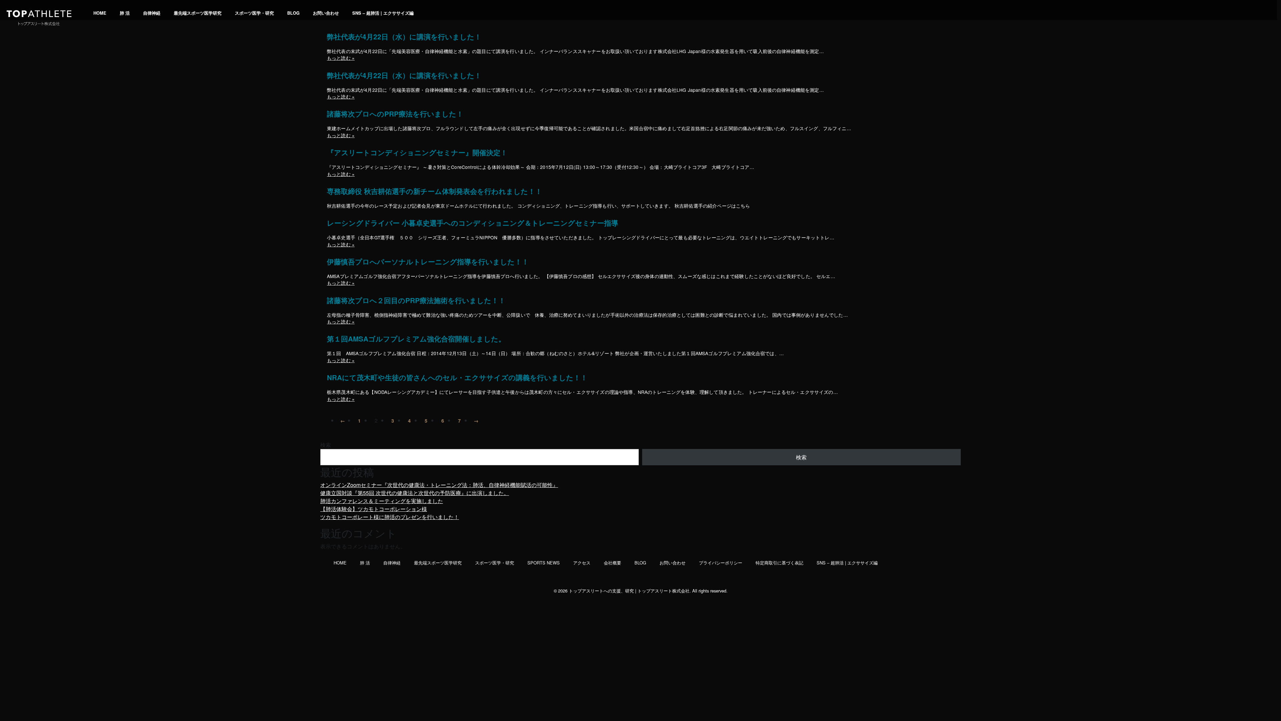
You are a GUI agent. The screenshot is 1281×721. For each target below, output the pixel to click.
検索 (325, 445)
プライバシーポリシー (720, 562)
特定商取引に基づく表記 (779, 562)
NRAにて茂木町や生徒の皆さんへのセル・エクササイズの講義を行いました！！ (457, 378)
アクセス (581, 562)
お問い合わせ (326, 13)
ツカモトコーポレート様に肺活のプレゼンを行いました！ (389, 517)
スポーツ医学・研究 (254, 13)
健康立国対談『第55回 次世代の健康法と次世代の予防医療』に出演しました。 (414, 493)
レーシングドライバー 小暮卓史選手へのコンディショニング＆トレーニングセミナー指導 (472, 223)
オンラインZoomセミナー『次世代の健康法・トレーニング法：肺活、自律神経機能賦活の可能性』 (439, 485)
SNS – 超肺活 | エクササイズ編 (383, 13)
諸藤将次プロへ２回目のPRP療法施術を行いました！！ (416, 300)
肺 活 (125, 13)
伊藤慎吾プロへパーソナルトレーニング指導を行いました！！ (428, 262)
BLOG (293, 13)
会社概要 (612, 562)
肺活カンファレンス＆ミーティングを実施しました (381, 501)
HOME (99, 13)
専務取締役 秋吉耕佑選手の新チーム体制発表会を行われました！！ (434, 191)
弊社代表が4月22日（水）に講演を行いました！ (404, 37)
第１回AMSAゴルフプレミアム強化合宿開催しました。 (416, 339)
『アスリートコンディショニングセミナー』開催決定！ (417, 153)
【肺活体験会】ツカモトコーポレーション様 (373, 509)
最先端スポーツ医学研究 (198, 13)
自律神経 (151, 13)
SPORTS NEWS (543, 562)
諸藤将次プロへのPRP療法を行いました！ (395, 114)
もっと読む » (341, 57)
